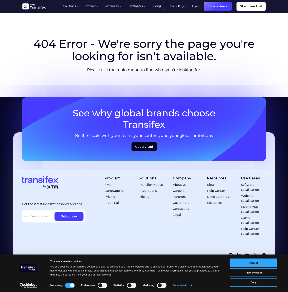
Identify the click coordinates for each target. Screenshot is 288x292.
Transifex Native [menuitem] (151, 185)
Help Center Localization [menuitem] (250, 231)
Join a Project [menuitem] (178, 6)
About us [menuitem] (179, 185)
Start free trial (251, 6)
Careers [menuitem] (178, 191)
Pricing (156, 6)
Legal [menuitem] (177, 215)
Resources (111, 6)
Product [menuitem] (112, 178)
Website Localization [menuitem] (250, 198)
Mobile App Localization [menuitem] (250, 209)
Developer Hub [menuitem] (218, 197)
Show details (180, 285)
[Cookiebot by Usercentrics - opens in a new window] (28, 285)
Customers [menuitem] (181, 203)
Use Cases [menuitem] (250, 178)
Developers (135, 6)
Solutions (69, 6)
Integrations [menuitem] (148, 191)
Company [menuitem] (182, 178)
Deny (253, 282)
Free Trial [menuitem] (112, 203)
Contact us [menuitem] (181, 209)
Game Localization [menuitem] (250, 220)
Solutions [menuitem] (147, 178)
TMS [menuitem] (108, 185)
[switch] (102, 285)
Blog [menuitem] (210, 185)
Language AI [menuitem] (114, 191)
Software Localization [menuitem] (250, 187)
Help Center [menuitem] (216, 191)
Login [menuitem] (195, 6)
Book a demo (217, 6)
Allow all (253, 262)
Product (90, 6)
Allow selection (253, 272)
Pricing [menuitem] (110, 197)
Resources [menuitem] (216, 178)
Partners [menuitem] (179, 197)
